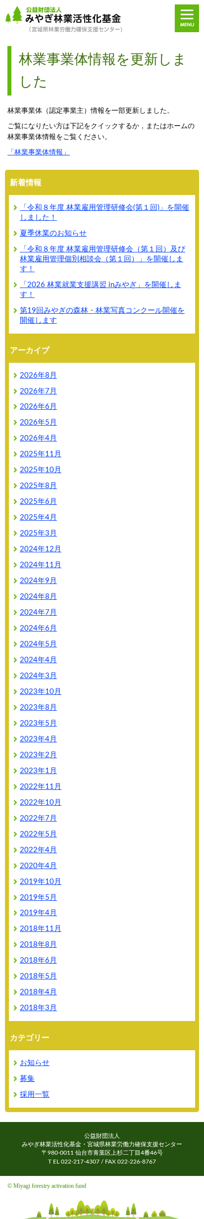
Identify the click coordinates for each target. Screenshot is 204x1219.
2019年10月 (40, 881)
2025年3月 (38, 533)
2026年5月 (38, 422)
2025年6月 (38, 501)
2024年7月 (38, 612)
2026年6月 (38, 406)
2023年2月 (38, 755)
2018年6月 (38, 960)
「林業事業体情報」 (38, 152)
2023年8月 (38, 707)
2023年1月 (38, 771)
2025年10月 (40, 470)
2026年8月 (38, 375)
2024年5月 (38, 644)
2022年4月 (38, 850)
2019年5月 (38, 897)
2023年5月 (38, 723)
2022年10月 (40, 802)
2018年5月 (38, 976)
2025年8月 (38, 485)
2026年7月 (38, 391)
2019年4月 (38, 913)
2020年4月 (38, 866)
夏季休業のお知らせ (53, 233)
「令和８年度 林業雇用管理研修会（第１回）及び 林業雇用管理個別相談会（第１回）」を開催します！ (102, 259)
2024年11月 (40, 565)
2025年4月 (38, 517)
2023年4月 (38, 739)
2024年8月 (38, 596)
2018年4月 (38, 992)
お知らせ (35, 1063)
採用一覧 (35, 1094)
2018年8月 (38, 944)
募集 (27, 1078)
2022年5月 (38, 834)
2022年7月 (38, 818)
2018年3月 (38, 1008)
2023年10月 (40, 691)
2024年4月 (38, 660)
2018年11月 (40, 928)
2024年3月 (38, 676)
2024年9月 (38, 581)
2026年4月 (38, 438)
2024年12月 (40, 549)
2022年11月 (40, 786)
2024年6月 (38, 628)
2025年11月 (40, 454)
